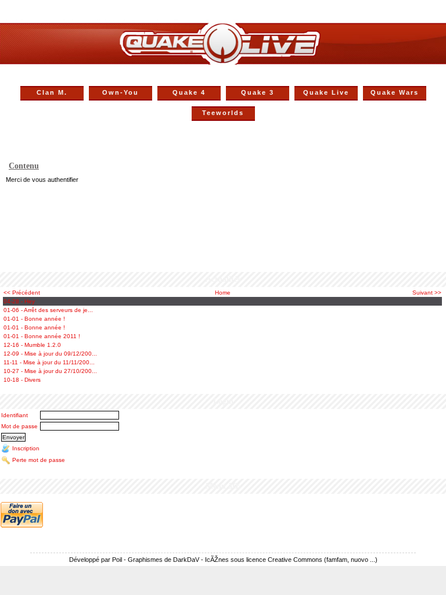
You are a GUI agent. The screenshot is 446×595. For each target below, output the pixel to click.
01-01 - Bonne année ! (34, 319)
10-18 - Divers (22, 380)
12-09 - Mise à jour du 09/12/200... (50, 353)
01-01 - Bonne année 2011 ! (41, 336)
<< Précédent (21, 292)
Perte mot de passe (38, 459)
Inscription (25, 448)
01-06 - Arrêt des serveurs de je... (48, 310)
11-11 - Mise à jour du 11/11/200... (49, 362)
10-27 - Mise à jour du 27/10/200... (50, 371)
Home (223, 292)
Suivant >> (426, 292)
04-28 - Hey (19, 301)
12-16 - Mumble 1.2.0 (32, 345)
